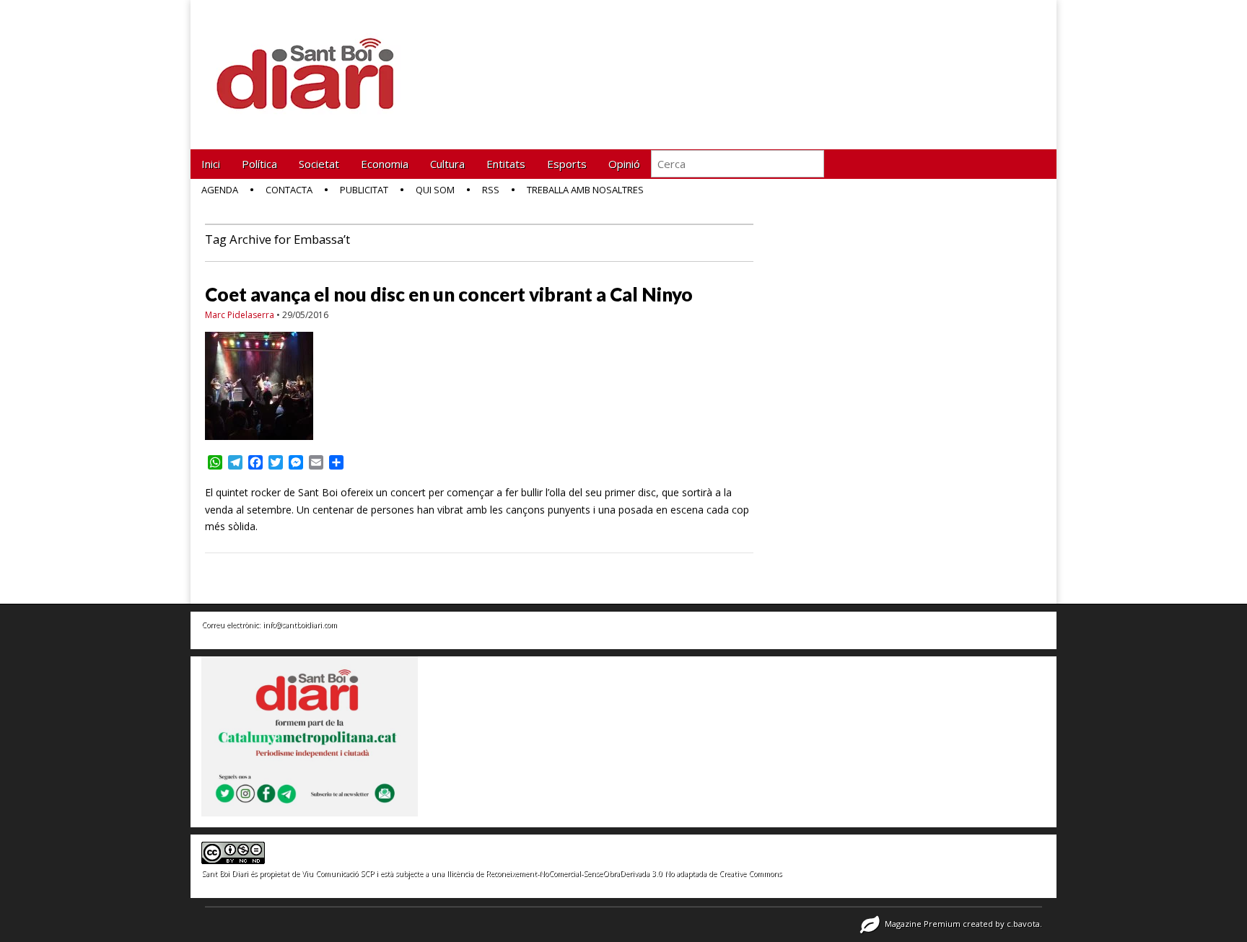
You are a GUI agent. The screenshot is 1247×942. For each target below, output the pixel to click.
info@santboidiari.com (300, 625)
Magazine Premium (923, 923)
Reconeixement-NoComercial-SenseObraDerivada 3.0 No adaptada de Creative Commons (634, 873)
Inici (210, 164)
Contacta (289, 189)
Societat (319, 164)
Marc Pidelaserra (239, 315)
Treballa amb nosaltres (585, 189)
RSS (490, 189)
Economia (384, 164)
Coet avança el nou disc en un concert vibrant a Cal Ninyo (449, 294)
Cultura (447, 164)
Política (259, 164)
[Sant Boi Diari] (313, 64)
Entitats (505, 164)
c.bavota (1023, 923)
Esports (567, 164)
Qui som (435, 189)
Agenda (219, 189)
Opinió (624, 164)
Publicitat (364, 189)
